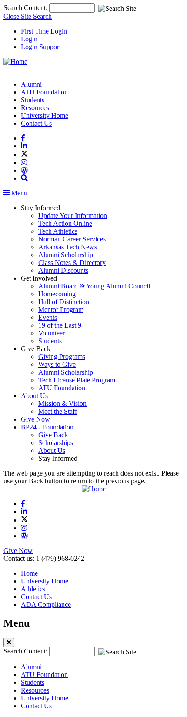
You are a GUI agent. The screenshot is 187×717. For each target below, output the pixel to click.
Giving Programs (61, 356)
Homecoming (57, 294)
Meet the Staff (57, 411)
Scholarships (55, 442)
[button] (24, 178)
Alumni (31, 84)
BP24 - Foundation (47, 427)
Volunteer (51, 333)
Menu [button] (18, 193)
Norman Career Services (72, 239)
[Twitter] (24, 154)
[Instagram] (24, 162)
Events (47, 317)
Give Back (53, 435)
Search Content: (26, 7)
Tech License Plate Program (76, 380)
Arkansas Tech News (67, 247)
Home (29, 573)
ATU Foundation (44, 92)
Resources (35, 107)
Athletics (33, 589)
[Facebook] (23, 138)
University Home (44, 115)
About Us (34, 395)
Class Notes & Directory (72, 262)
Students (32, 100)
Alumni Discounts (63, 270)
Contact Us (36, 123)
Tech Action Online (65, 223)
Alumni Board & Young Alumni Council (94, 286)
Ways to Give (57, 364)
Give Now (35, 419)
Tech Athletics (57, 231)
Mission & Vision (62, 403)
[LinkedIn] (24, 146)
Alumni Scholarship (65, 254)
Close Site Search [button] (27, 16)
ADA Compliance (46, 604)
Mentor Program (60, 309)
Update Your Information (72, 215)
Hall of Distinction (63, 301)
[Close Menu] (8, 642)
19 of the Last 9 (59, 325)
